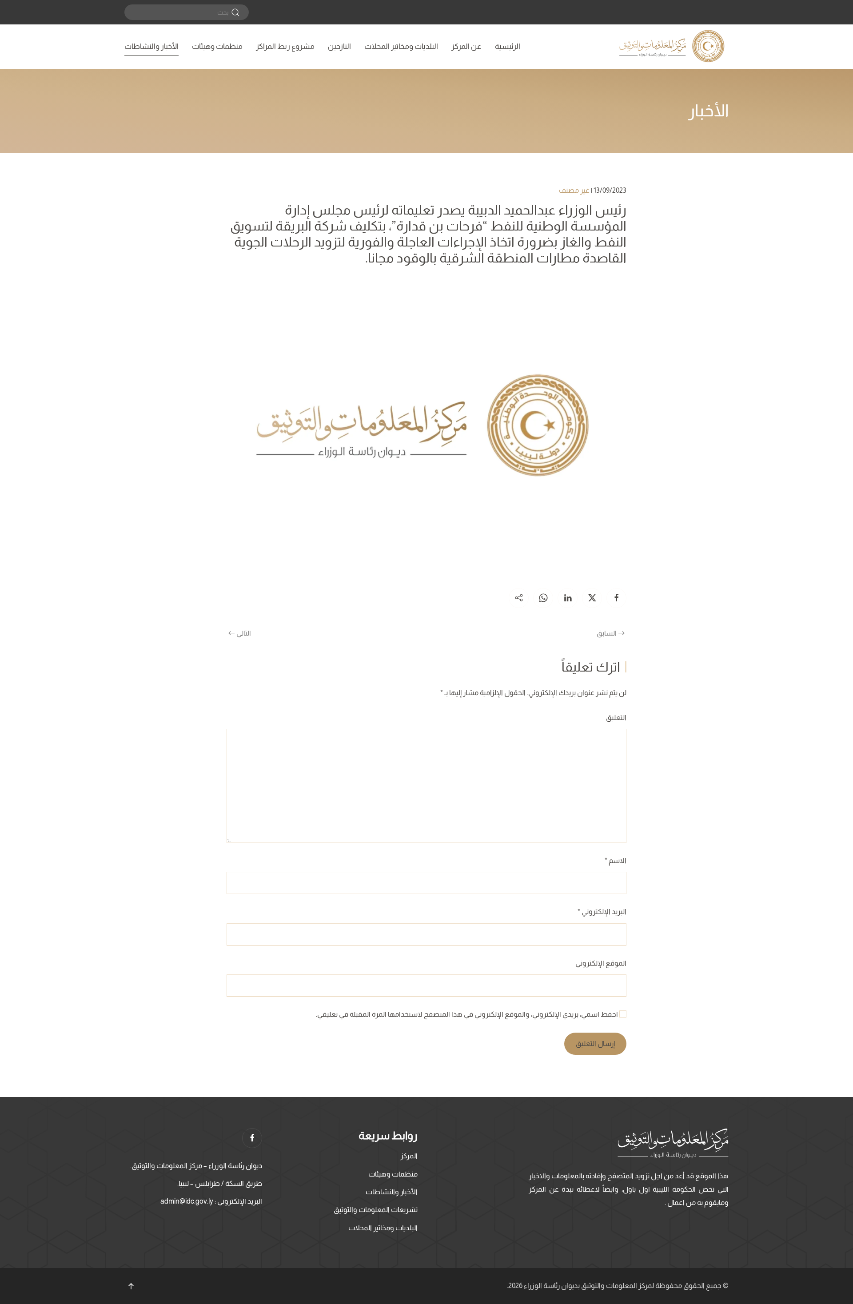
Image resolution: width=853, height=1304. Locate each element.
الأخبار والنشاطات (151, 46)
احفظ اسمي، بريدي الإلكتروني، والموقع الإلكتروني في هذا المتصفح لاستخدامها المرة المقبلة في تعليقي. (467, 1014)
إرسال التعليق (595, 1043)
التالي (243, 633)
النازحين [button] (339, 46)
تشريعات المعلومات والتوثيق (376, 1209)
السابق (607, 633)
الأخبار (708, 110)
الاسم (615, 860)
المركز (409, 1156)
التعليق (616, 717)
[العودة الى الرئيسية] (673, 46)
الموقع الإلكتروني (600, 963)
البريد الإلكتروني (602, 911)
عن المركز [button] (466, 46)
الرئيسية (507, 46)
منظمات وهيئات (217, 46)
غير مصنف (574, 190)
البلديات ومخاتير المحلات (401, 46)
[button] (131, 1286)
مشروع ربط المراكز (285, 46)
